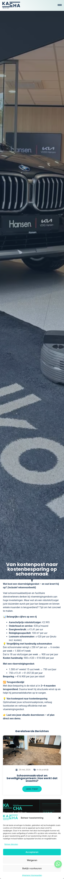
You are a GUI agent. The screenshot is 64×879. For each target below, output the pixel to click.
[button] (59, 817)
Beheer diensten (11, 844)
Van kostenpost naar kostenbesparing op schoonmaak (32, 569)
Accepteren (32, 852)
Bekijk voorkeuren (32, 868)
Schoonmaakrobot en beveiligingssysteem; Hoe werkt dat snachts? (32, 778)
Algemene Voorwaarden (32, 875)
